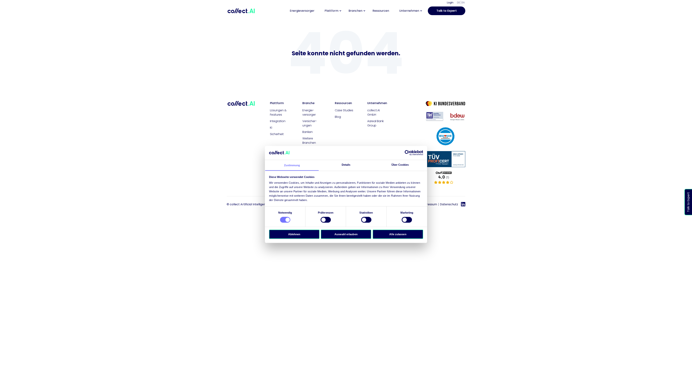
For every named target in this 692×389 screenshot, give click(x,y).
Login (450, 2)
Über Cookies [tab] (400, 164)
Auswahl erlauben (346, 234)
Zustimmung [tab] (292, 165)
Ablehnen (294, 234)
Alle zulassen (397, 234)
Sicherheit (277, 134)
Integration (277, 121)
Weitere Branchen (309, 140)
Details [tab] (346, 164)
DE (458, 2)
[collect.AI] (445, 178)
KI (271, 128)
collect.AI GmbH (373, 112)
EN (463, 2)
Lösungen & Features (278, 112)
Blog (338, 117)
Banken (307, 132)
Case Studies (344, 110)
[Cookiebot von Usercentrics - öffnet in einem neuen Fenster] (407, 153)
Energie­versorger (309, 112)
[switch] (326, 220)
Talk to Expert (446, 11)
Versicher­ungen (309, 123)
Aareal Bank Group (375, 123)
